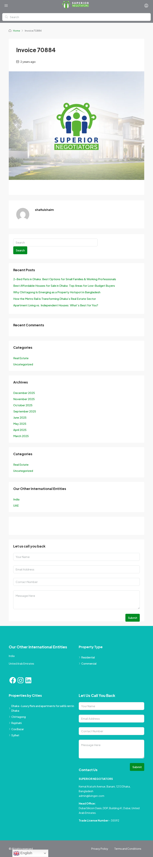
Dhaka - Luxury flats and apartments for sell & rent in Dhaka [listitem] (42, 708)
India (16, 499)
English (25, 853)
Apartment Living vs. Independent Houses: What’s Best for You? (55, 305)
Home (16, 30)
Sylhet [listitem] (15, 735)
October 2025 (22, 405)
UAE (16, 505)
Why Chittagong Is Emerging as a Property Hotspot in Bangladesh (56, 292)
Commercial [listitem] (88, 663)
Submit (132, 617)
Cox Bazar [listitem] (17, 729)
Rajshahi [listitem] (16, 723)
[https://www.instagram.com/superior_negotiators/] (27, 526)
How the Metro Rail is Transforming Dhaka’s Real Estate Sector (54, 298)
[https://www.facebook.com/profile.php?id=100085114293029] (17, 526)
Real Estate (21, 358)
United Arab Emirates (21, 663)
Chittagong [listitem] (18, 716)
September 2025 (24, 411)
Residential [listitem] (88, 657)
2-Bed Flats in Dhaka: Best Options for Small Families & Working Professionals (64, 279)
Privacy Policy (99, 848)
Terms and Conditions (127, 848)
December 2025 (24, 393)
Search (20, 250)
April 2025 (19, 429)
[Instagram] (20, 680)
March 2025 (21, 436)
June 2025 (19, 417)
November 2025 (24, 399)
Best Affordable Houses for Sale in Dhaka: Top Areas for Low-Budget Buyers (64, 285)
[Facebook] (13, 680)
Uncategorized (23, 364)
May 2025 (19, 423)
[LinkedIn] (37, 526)
